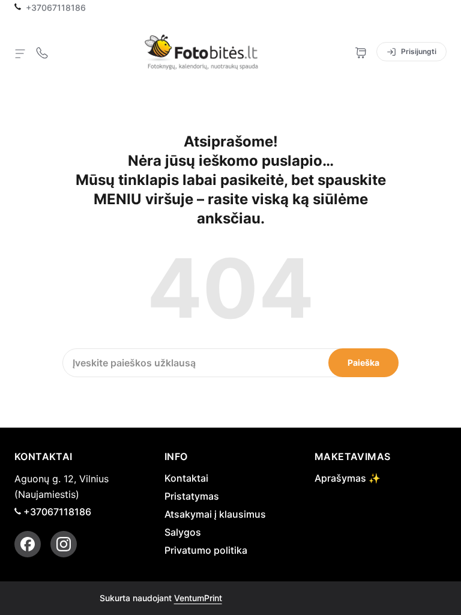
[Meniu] (20, 53)
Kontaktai (186, 478)
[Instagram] (63, 544)
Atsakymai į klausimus (215, 514)
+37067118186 (56, 8)
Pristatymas (191, 496)
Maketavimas (352, 456)
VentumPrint (198, 598)
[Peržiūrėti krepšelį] (361, 51)
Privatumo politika (205, 550)
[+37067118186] (42, 51)
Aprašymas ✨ (348, 478)
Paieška (363, 362)
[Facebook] (27, 544)
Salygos (182, 532)
